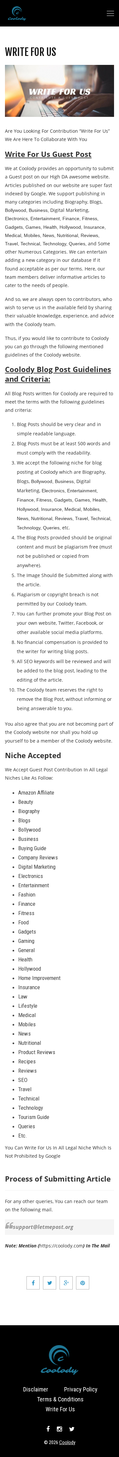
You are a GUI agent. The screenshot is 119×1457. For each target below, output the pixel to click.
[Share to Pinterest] (82, 1282)
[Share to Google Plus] (66, 1282)
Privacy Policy (81, 1389)
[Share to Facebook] (33, 1282)
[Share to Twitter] (49, 1282)
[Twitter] (71, 1429)
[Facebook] (48, 1429)
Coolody (67, 1442)
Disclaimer (35, 1389)
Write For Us (30, 52)
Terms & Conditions (60, 1399)
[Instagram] (59, 1429)
